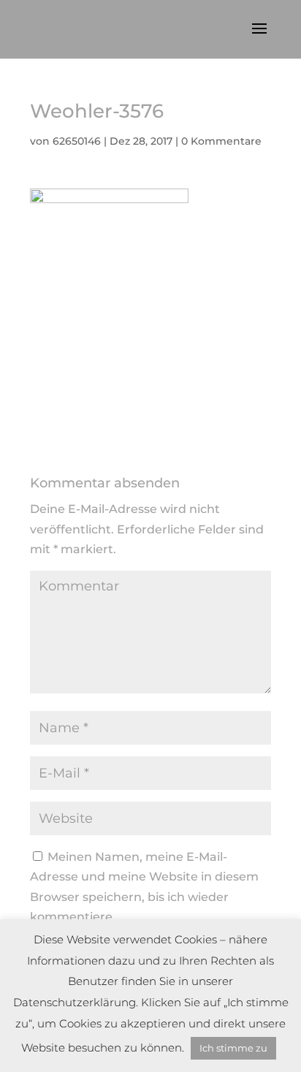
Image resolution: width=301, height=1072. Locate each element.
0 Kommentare (221, 141)
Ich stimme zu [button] (233, 1048)
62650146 (77, 141)
